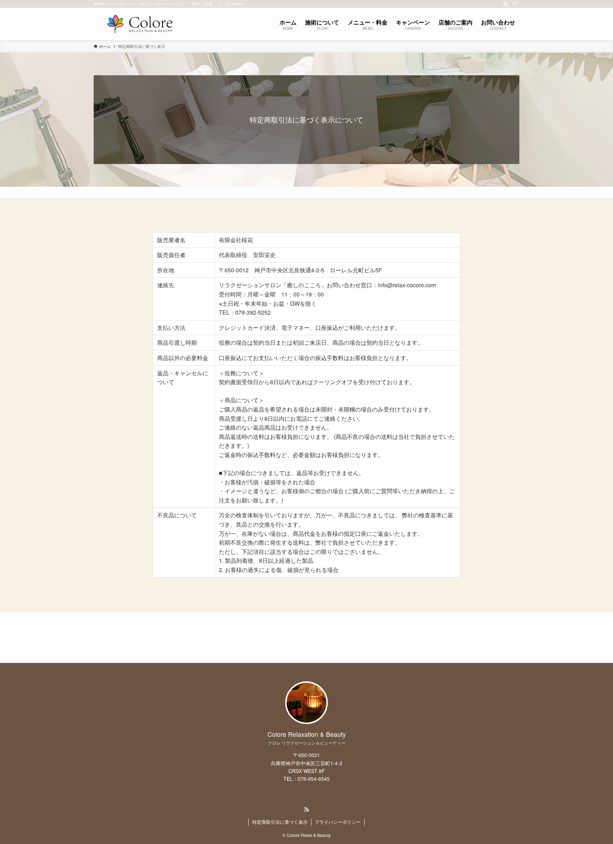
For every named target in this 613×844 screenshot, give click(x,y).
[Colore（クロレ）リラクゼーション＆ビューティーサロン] (140, 24)
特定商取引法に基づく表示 (280, 821)
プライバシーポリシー (338, 821)
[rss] (505, 4)
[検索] (514, 4)
